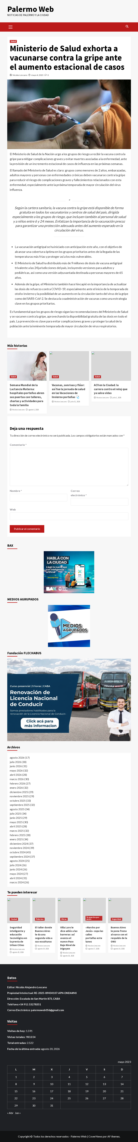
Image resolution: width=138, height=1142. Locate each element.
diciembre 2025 (19, 792)
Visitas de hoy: (16, 1030)
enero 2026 (16, 787)
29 (16, 1105)
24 (51, 1098)
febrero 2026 (17, 783)
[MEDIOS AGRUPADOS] (69, 626)
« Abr (10, 1112)
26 (86, 1098)
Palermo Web (30, 9)
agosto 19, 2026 (43, 949)
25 (69, 1098)
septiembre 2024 (20, 856)
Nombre (16, 490)
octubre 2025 (18, 800)
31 (51, 1105)
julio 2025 (15, 813)
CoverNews (95, 1136)
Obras (64, 919)
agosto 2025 (17, 809)
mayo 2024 (16, 873)
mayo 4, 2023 (37, 75)
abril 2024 (16, 878)
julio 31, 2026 (75, 401)
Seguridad (116, 919)
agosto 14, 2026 (119, 949)
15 (16, 1091)
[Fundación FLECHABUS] (69, 700)
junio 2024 (16, 869)
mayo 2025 (16, 822)
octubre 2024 (18, 852)
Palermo (40, 919)
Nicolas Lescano (20, 75)
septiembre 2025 (20, 804)
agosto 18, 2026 (68, 956)
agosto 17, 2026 (93, 949)
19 (86, 1091)
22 (16, 1098)
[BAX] (69, 572)
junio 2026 (16, 766)
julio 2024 (15, 865)
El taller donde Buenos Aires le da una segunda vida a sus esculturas (43, 934)
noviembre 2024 (19, 847)
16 (33, 1091)
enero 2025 (16, 839)
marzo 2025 (17, 830)
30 (33, 1105)
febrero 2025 (17, 835)
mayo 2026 (16, 770)
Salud (13, 41)
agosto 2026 (17, 757)
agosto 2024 (17, 860)
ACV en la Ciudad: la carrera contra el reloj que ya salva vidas (110, 389)
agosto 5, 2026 (33, 409)
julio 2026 (15, 761)
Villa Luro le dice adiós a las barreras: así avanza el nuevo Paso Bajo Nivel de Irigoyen (68, 938)
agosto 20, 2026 (18, 952)
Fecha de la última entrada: (24, 1048)
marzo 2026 (17, 779)
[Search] (127, 26)
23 (33, 1098)
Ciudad (14, 919)
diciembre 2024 (19, 843)
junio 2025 (16, 817)
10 (51, 1084)
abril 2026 (16, 774)
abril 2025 (16, 826)
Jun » (18, 1112)
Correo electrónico (79, 493)
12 (86, 1084)
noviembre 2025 (19, 796)
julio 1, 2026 (116, 397)
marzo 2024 (17, 882)
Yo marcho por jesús (93, 918)
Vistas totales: (16, 1036)
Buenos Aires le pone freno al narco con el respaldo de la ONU (119, 934)
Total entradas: (17, 1042)
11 (69, 1084)
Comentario (18, 444)
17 (51, 1091)
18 (69, 1091)
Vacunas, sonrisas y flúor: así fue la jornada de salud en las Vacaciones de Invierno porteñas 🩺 (68, 391)
